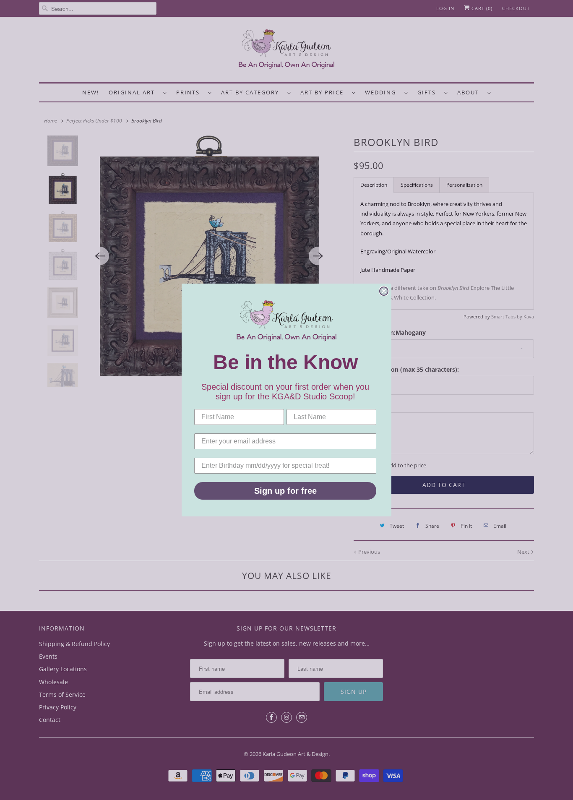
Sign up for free (285, 490)
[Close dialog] (384, 291)
